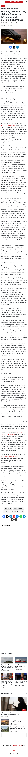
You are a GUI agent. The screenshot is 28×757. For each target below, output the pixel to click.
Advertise (7, 748)
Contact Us (13, 748)
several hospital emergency (10, 456)
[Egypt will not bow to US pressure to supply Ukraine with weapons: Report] (7, 660)
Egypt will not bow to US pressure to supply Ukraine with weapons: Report (7, 667)
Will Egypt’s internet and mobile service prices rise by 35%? (11, 714)
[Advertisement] (14, 590)
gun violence (18, 508)
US (22, 511)
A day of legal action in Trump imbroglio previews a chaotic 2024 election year (21, 683)
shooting (15, 511)
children (8, 508)
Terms (14, 750)
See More (14, 735)
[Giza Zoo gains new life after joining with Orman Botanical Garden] (5, 729)
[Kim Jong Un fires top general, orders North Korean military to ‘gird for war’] (7, 676)
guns (7, 511)
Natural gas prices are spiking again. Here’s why (20, 666)
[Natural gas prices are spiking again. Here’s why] (21, 660)
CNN (4, 25)
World (3, 6)
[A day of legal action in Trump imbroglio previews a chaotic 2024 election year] (21, 676)
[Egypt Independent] (14, 2)
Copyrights (19, 748)
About (3, 748)
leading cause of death (8, 125)
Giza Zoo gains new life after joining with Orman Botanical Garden (17, 728)
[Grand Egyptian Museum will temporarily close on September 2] (5, 722)
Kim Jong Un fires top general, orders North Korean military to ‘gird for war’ (7, 683)
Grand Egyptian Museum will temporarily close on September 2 (17, 721)
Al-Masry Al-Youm (17, 745)
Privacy (24, 748)
